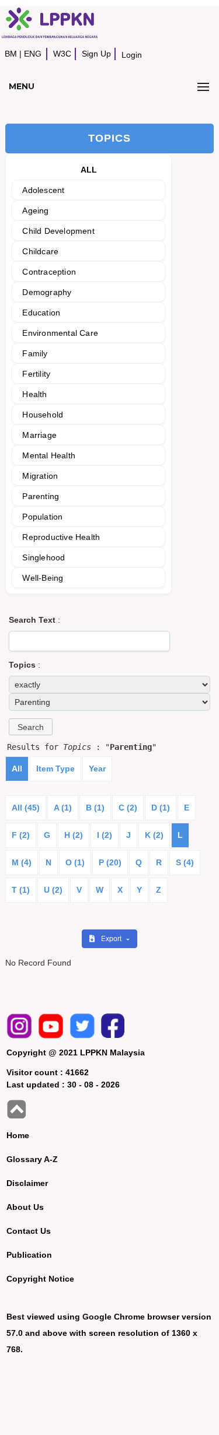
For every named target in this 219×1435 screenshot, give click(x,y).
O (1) (75, 862)
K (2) (154, 835)
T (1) (21, 889)
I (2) (104, 835)
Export (112, 939)
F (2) (21, 835)
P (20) (110, 862)
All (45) (26, 807)
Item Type (55, 768)
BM (11, 53)
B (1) (95, 807)
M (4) (22, 862)
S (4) (185, 862)
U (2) (53, 889)
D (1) (160, 807)
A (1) (63, 807)
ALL (89, 169)
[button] (31, 726)
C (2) (128, 807)
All (17, 768)
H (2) (73, 835)
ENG (32, 53)
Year (97, 768)
